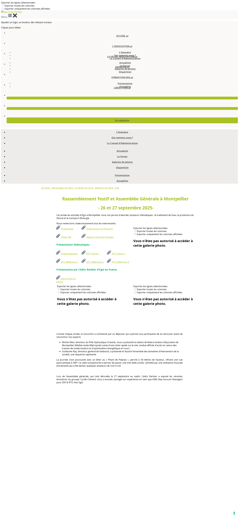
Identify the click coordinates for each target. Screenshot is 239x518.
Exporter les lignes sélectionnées (18, 2)
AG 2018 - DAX (112, 187)
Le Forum (122, 156)
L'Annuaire (125, 52)
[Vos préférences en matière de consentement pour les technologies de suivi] (234, 513)
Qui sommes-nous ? (122, 137)
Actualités (125, 62)
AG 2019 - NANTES (95, 187)
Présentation (125, 83)
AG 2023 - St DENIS (74, 187)
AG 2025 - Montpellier (52, 187)
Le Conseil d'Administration (125, 58)
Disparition (125, 71)
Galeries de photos (125, 68)
